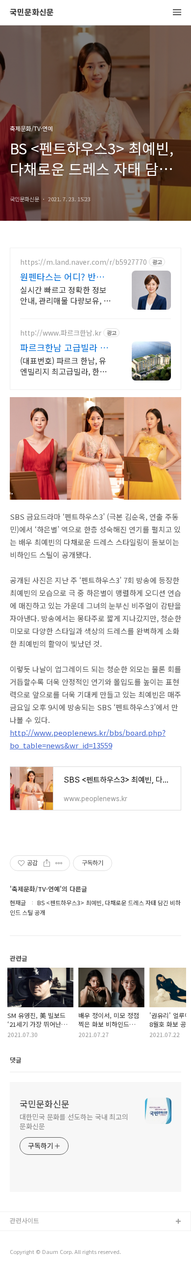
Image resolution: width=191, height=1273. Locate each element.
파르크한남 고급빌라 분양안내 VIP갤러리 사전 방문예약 (64, 347)
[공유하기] (47, 863)
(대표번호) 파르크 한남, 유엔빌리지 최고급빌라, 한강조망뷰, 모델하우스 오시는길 (63, 366)
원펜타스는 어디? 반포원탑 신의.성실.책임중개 (65, 276)
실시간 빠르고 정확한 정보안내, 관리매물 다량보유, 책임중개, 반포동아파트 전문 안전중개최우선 (65, 295)
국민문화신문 (32, 12)
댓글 (16, 1059)
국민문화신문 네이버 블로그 (47, 1253)
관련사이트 (24, 1220)
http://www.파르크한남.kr (60, 333)
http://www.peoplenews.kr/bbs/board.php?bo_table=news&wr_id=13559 (88, 738)
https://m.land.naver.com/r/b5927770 (83, 262)
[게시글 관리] (59, 863)
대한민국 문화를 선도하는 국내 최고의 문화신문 (74, 1121)
